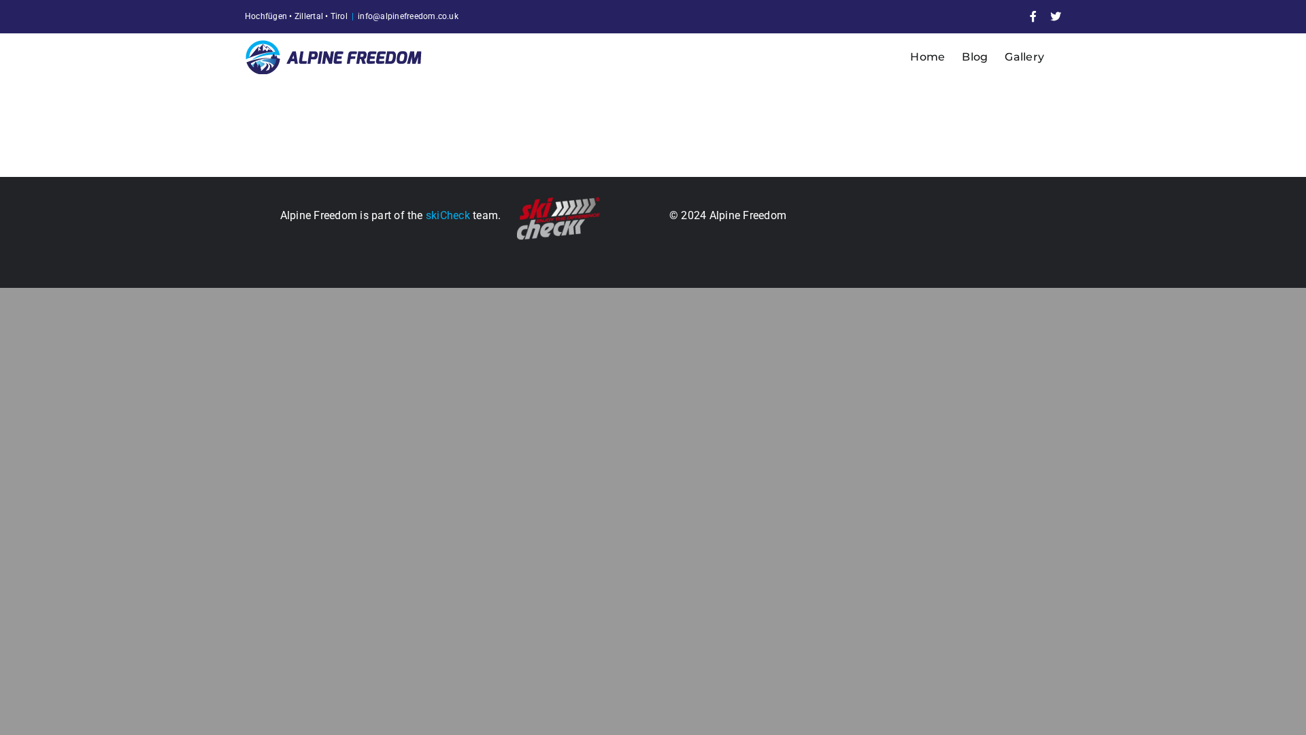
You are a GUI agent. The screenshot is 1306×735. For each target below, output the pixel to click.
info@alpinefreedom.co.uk (408, 16)
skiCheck (448, 215)
